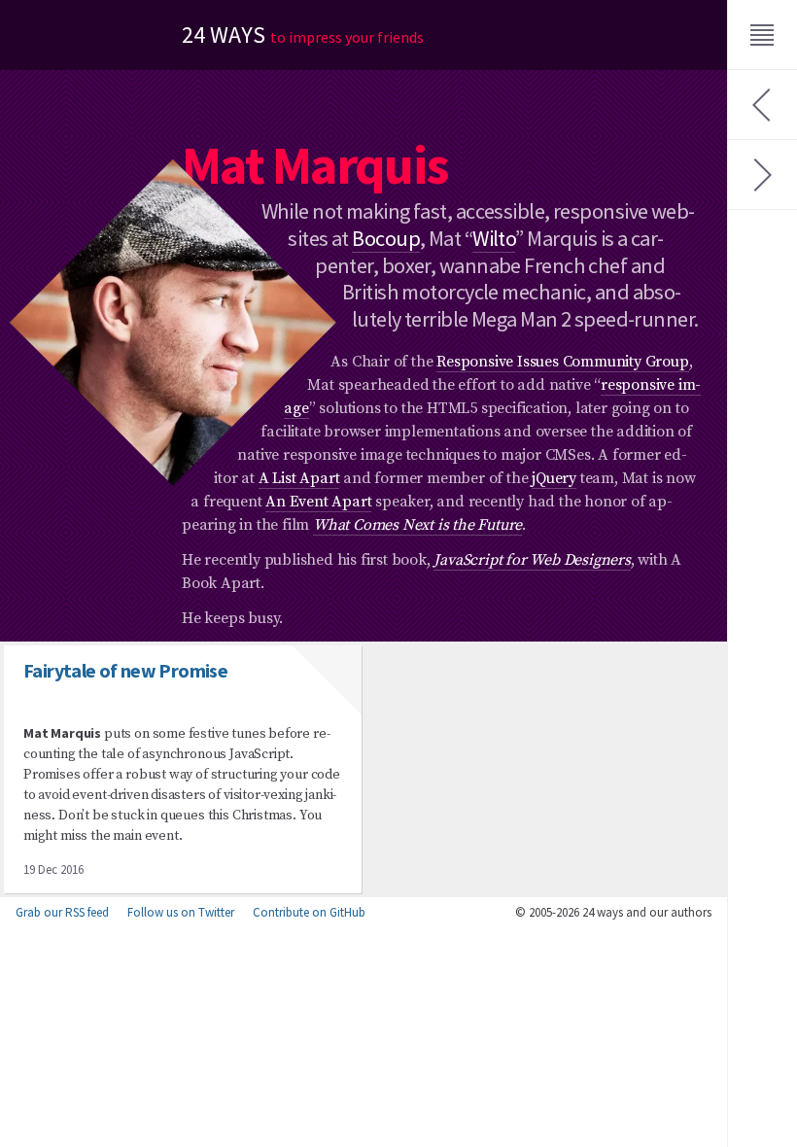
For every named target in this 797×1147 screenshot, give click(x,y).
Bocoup (386, 238)
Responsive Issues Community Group (562, 361)
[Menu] (762, 35)
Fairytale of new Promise (125, 670)
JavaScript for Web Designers (531, 560)
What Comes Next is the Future (417, 525)
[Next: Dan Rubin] (762, 175)
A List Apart (299, 478)
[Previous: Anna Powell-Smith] (762, 105)
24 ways (303, 34)
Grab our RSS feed (62, 912)
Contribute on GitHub (309, 912)
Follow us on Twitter (180, 912)
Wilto (493, 238)
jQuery (554, 478)
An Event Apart (318, 501)
